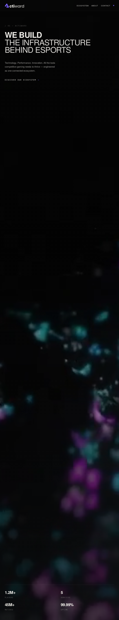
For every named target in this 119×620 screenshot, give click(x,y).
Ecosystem (83, 5)
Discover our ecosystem (22, 80)
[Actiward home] (14, 6)
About (94, 5)
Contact (105, 5)
